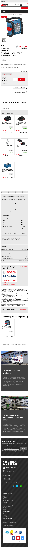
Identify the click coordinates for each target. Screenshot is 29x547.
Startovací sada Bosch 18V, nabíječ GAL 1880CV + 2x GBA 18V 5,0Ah (21, 146)
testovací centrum (16, 424)
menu (3, 11)
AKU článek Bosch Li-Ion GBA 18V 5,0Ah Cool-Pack (7, 123)
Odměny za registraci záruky (9, 284)
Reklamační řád (7, 506)
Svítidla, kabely (14, 14)
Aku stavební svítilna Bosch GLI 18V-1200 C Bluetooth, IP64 (6, 327)
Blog (4, 496)
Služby (4, 509)
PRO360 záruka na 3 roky (10, 282)
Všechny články (23, 266)
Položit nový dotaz (23, 309)
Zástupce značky (19, 92)
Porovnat (25, 71)
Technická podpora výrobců (9, 521)
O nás (4, 513)
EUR (18, 4)
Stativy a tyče (5, 111)
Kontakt (5, 515)
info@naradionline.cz (11, 467)
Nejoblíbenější (5, 108)
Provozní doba (6, 516)
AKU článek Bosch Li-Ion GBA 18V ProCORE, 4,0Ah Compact (21, 123)
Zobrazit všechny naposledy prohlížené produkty (14, 344)
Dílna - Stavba (8, 14)
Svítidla (20, 14)
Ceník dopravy (6, 507)
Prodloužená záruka (8, 500)
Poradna (5, 497)
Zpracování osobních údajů (9, 522)
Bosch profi (7, 60)
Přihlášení (3, 1)
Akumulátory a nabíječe (8, 113)
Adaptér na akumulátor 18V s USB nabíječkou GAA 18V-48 (7, 170)
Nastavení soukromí (8, 525)
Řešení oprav (6, 499)
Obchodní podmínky (8, 505)
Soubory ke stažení (19, 88)
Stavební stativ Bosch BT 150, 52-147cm (7, 146)
